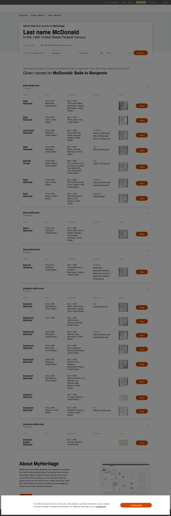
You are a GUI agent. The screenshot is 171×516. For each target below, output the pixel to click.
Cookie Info (101, 506)
